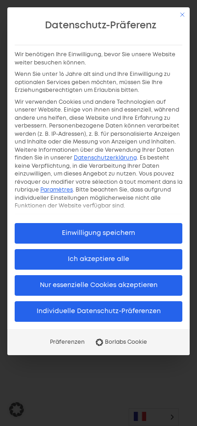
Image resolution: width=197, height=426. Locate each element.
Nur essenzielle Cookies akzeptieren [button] (99, 285)
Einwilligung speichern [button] (98, 233)
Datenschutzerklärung (105, 158)
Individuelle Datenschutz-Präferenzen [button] (99, 311)
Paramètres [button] (56, 190)
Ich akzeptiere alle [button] (98, 259)
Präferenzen (67, 342)
